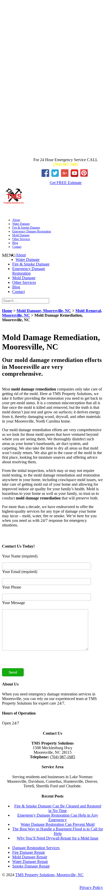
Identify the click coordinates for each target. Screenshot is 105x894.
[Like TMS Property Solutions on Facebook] (46, 175)
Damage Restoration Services (36, 848)
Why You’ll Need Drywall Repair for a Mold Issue (57, 838)
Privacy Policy (91, 887)
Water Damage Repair (30, 861)
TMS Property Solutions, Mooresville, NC (49, 875)
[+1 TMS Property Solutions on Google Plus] (66, 175)
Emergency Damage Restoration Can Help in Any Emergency (57, 817)
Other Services (21, 239)
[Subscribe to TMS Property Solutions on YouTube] (75, 175)
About (16, 220)
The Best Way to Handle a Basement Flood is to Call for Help (57, 831)
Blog (15, 243)
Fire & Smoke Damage (26, 227)
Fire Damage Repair (28, 852)
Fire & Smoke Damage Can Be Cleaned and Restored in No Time (57, 808)
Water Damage (21, 224)
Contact (16, 246)
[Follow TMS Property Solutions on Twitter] (56, 175)
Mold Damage (21, 235)
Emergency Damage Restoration (31, 231)
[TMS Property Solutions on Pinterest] (85, 175)
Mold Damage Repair (29, 857)
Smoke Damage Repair (31, 866)
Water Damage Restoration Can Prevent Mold (58, 824)
